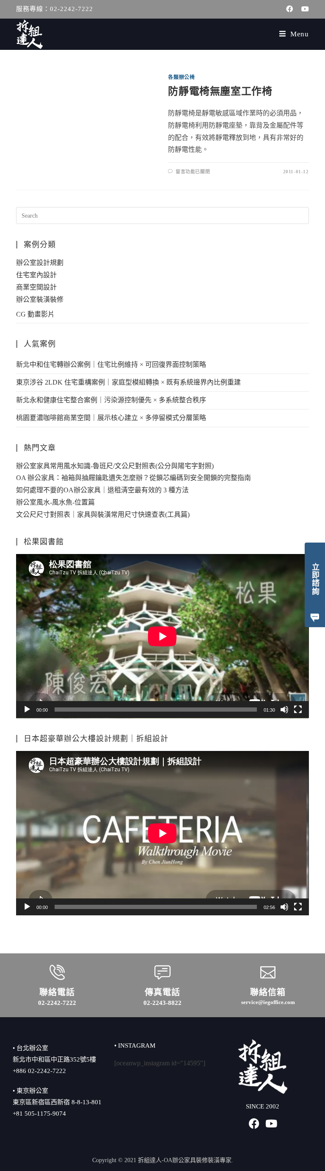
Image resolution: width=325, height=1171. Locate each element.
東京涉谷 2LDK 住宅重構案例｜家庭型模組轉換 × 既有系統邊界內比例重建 (128, 382)
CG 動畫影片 (35, 314)
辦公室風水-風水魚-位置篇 (55, 502)
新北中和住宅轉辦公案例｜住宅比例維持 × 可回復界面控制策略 (111, 364)
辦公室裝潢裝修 (39, 299)
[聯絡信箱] (267, 972)
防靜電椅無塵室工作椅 (220, 91)
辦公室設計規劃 (39, 262)
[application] (162, 636)
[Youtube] (271, 1123)
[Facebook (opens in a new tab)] (289, 9)
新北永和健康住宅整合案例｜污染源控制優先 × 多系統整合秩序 (111, 400)
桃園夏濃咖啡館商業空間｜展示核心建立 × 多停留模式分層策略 (111, 417)
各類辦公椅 (181, 77)
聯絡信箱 (268, 992)
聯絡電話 (57, 992)
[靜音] (284, 709)
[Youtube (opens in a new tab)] (303, 9)
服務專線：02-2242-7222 (54, 8)
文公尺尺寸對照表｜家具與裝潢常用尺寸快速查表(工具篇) (103, 514)
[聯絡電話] (57, 972)
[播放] (27, 709)
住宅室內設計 (36, 274)
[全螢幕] (298, 709)
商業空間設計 (36, 287)
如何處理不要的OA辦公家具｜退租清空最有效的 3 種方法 (102, 490)
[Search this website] (162, 214)
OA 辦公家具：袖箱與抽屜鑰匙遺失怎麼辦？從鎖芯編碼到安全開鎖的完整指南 (133, 477)
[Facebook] (254, 1123)
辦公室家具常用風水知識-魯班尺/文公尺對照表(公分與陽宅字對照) (115, 465)
